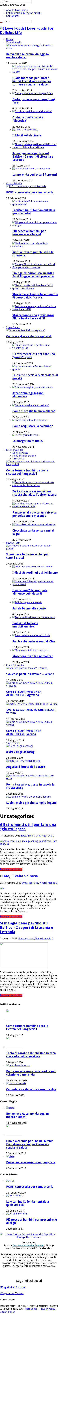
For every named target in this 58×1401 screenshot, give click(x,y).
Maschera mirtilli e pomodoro (32, 656)
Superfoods (12, 743)
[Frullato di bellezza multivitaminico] (33, 617)
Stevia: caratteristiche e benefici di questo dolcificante (35, 296)
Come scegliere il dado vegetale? (29, 336)
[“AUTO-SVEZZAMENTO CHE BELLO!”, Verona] (32, 704)
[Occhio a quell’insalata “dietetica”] (32, 111)
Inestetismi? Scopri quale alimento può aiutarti (29, 592)
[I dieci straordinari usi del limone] (32, 566)
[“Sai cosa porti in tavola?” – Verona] (26, 668)
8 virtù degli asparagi (20, 751)
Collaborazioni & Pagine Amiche (24, 13)
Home (9, 39)
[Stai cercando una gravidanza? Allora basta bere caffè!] (35, 309)
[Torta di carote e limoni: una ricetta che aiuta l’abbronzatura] (35, 485)
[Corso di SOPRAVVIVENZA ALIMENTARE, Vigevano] (32, 685)
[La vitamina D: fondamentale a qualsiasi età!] (35, 204)
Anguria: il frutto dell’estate (25, 766)
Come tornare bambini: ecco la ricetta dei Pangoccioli (27, 472)
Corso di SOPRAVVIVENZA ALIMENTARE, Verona (23, 732)
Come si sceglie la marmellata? (33, 411)
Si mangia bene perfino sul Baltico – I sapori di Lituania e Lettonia (32, 156)
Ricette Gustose (14, 449)
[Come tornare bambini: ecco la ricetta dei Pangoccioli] (32, 464)
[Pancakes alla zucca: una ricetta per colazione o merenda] (35, 506)
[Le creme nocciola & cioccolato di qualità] (35, 369)
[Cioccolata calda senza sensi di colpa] (33, 524)
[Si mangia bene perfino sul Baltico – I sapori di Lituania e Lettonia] (35, 147)
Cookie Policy (7, 1311)
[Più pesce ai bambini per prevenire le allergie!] (35, 225)
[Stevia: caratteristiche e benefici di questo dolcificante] (35, 288)
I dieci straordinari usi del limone (35, 572)
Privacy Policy (47, 1308)
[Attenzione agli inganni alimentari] (32, 387)
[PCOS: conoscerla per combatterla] (26, 186)
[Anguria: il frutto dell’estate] (23, 760)
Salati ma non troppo (24, 455)
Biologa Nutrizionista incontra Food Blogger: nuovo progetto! (33, 275)
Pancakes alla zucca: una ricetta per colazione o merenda (34, 514)
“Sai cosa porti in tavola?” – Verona (30, 674)
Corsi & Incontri (15, 665)
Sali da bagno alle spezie (29, 608)
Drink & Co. (18, 458)
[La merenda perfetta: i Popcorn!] (31, 168)
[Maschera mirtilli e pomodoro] (30, 650)
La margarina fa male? (27, 441)
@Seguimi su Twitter (12, 1287)
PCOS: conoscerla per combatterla (29, 192)
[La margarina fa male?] (25, 435)
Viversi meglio (14, 42)
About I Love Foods (17, 10)
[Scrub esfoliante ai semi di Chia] (31, 635)
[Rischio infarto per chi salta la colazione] (35, 246)
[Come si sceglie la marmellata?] (30, 405)
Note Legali (31, 1308)
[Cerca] (1, 2)
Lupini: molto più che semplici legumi (31, 802)
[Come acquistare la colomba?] (29, 420)
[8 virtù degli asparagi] (19, 746)
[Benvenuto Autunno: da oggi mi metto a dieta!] (32, 48)
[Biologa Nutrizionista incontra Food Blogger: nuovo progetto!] (35, 267)
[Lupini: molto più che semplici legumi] (28, 796)
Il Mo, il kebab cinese (26, 135)
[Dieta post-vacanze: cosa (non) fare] (32, 93)
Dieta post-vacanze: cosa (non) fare (30, 1162)
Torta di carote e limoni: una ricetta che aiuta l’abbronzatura (34, 493)
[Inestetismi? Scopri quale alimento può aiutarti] (35, 584)
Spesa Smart (13, 327)
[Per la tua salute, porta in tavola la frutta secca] (32, 778)
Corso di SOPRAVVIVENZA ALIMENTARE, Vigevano (23, 693)
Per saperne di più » (11, 869)
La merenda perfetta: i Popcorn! (34, 174)
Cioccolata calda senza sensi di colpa (31, 1089)
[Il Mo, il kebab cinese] (25, 129)
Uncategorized (44, 835)
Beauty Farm (13, 542)
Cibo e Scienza (14, 183)
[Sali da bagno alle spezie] (27, 602)
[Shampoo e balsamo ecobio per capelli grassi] (32, 548)
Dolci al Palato (20, 452)
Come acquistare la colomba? (32, 426)
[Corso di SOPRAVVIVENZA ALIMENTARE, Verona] (32, 724)
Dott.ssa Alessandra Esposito (28, 1245)
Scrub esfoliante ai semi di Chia (33, 641)
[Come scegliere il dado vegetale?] (25, 330)
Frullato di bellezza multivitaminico (25, 625)
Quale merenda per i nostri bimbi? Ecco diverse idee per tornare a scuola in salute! (31, 81)
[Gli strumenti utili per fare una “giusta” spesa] (35, 348)
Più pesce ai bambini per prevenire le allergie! (29, 232)
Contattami (12, 15)
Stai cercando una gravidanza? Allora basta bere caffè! (33, 317)
